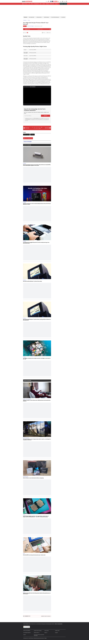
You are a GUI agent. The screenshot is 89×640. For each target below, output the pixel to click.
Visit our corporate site (58, 623)
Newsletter (49, 32)
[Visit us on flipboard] (56, 1)
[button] (65, 1)
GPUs (32, 3)
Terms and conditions (26, 630)
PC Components (36, 3)
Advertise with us (36, 632)
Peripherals (24, 20)
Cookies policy (57, 630)
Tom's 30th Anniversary (55, 17)
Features (25, 26)
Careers (24, 634)
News (40, 3)
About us (45, 632)
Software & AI (52, 3)
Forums (65, 3)
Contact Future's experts (37, 630)
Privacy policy (46, 630)
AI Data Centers (39, 17)
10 (39, 128)
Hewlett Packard (26, 134)
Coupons (56, 3)
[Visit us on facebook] (50, 1)
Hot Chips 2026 (31, 17)
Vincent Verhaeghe (28, 141)
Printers (29, 20)
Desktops (47, 3)
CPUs (29, 3)
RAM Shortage (46, 17)
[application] (37, 95)
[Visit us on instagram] (53, 1)
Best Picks (26, 3)
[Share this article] (24, 32)
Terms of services (36, 118)
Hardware (32, 134)
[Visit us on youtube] (55, 1)
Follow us (44, 32)
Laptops (43, 3)
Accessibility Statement (27, 632)
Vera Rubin (63, 17)
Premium (61, 3)
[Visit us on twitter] (52, 1)
